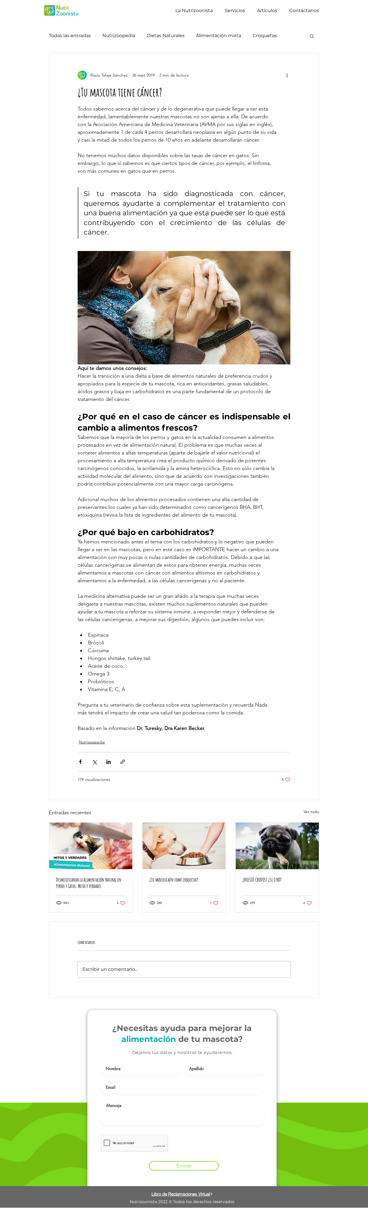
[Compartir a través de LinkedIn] (108, 761)
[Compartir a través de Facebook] (80, 761)
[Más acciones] (286, 75)
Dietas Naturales (166, 35)
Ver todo (311, 811)
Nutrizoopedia (118, 35)
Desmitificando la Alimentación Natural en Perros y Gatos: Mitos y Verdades (88, 882)
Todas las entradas (70, 35)
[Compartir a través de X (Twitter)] (94, 761)
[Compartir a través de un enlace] (122, 761)
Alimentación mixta (218, 35)
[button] (312, 35)
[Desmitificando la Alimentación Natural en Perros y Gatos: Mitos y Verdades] (90, 846)
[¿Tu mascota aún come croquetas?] (184, 846)
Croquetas (265, 35)
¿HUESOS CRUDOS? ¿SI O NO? (262, 879)
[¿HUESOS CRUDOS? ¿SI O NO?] (277, 846)
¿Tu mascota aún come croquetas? (174, 879)
